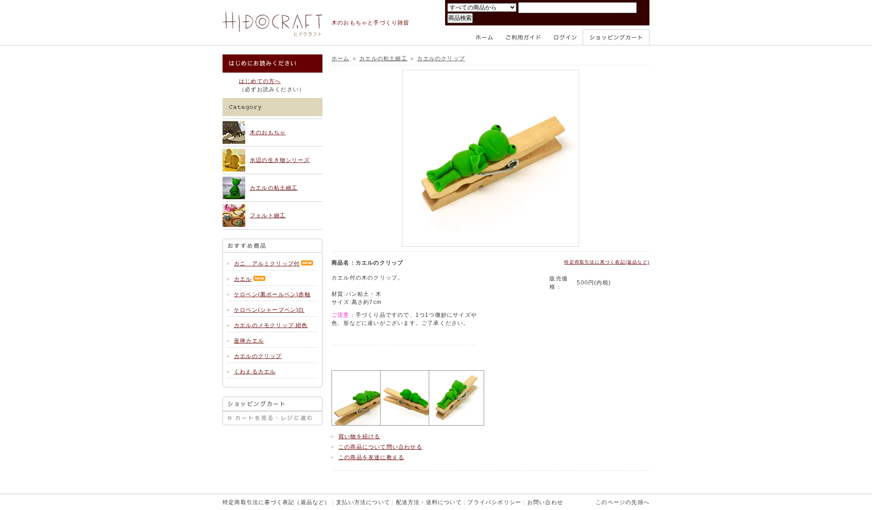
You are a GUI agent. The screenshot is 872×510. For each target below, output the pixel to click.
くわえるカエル (255, 371)
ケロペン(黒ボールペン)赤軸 (272, 294)
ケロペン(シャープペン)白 (269, 310)
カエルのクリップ (258, 356)
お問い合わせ (545, 502)
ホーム (341, 58)
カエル (243, 279)
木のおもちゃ (268, 132)
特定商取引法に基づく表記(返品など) (606, 262)
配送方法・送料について (429, 502)
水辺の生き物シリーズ (280, 160)
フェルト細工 (268, 215)
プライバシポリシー (494, 502)
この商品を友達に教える (371, 457)
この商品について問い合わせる (380, 447)
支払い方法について (363, 502)
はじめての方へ (260, 81)
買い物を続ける (359, 436)
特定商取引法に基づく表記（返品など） (277, 502)
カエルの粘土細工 (274, 188)
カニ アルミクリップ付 (267, 263)
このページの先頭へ (622, 502)
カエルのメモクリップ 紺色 (271, 325)
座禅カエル (249, 341)
